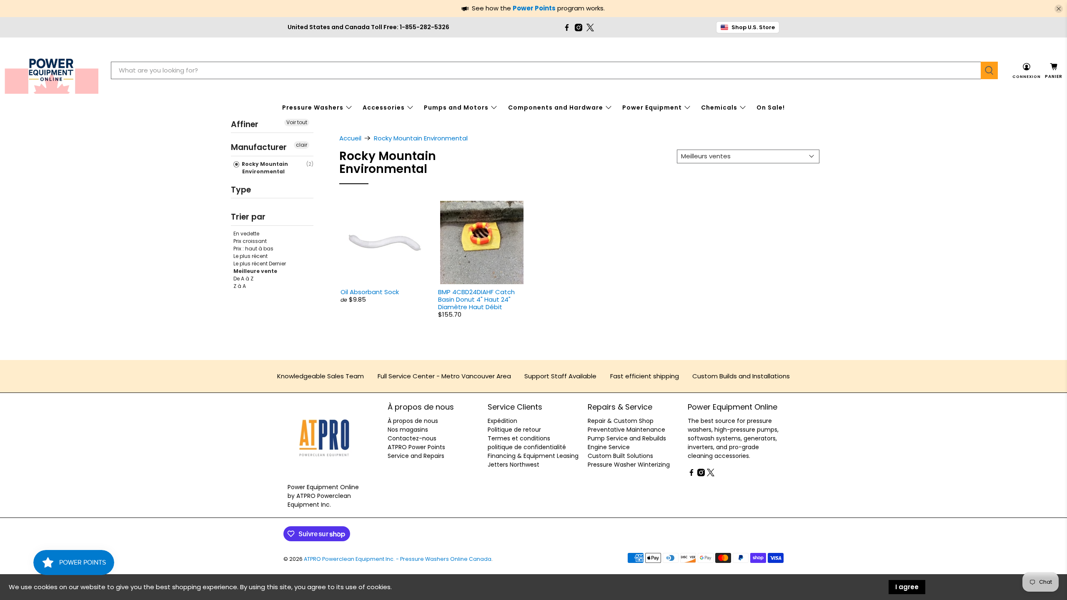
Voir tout (296, 122)
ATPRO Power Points (416, 447)
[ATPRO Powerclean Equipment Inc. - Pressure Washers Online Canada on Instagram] (578, 27)
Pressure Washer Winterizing (629, 464)
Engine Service (609, 447)
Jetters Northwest (513, 464)
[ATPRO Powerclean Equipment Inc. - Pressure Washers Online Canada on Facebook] (567, 27)
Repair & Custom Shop (621, 421)
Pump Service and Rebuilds (627, 438)
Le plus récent (250, 256)
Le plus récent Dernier (259, 263)
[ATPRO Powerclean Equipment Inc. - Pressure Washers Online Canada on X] (590, 27)
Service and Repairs (416, 456)
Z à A (239, 286)
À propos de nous (413, 421)
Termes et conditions (519, 438)
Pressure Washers (312, 107)
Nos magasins (408, 429)
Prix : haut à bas (253, 248)
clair (301, 144)
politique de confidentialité (527, 447)
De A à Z (243, 278)
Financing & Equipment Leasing (533, 456)
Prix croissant (250, 241)
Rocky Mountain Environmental (264, 167)
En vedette (246, 233)
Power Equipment (652, 107)
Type (241, 189)
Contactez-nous (412, 438)
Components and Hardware (555, 107)
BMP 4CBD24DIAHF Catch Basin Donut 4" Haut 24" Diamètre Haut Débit (476, 299)
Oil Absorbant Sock (370, 292)
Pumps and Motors (456, 107)
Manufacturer (259, 147)
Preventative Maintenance (626, 429)
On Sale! (770, 107)
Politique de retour (514, 429)
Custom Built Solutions (620, 456)
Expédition (502, 421)
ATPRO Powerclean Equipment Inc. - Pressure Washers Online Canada (397, 558)
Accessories (384, 107)
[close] (1058, 9)
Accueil (350, 138)
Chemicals (719, 107)
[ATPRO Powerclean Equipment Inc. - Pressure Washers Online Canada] (51, 70)
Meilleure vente (255, 271)
